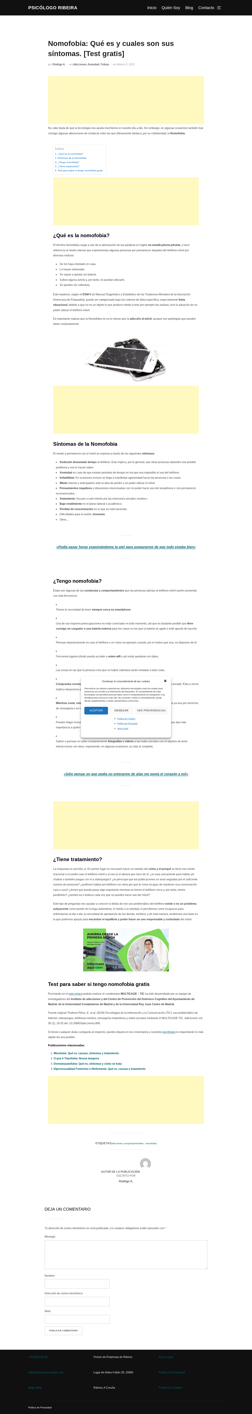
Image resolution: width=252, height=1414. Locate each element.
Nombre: (50, 1275)
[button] (166, 681)
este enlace (76, 993)
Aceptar (96, 710)
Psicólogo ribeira (52, 7)
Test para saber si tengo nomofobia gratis (80, 170)
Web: (48, 1311)
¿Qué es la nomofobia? (70, 153)
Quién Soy (171, 7)
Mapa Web (34, 1387)
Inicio (152, 7)
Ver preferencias (151, 710)
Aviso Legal (122, 728)
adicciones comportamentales (127, 1143)
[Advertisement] (126, 100)
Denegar (122, 710)
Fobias (105, 64)
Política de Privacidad (127, 724)
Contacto (206, 7)
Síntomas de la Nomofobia (72, 158)
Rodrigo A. (59, 64)
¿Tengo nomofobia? (68, 162)
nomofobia (151, 1143)
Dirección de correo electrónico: (64, 1293)
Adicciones (79, 64)
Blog (189, 7)
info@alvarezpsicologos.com (45, 1372)
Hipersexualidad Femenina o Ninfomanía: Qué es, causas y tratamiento (100, 1068)
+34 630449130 (37, 1357)
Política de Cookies (126, 719)
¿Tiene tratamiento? (69, 166)
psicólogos (169, 1032)
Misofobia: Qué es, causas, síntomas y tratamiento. (86, 1053)
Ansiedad (93, 64)
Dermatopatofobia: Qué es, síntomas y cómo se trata (88, 1063)
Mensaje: (50, 1236)
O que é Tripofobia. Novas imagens (76, 1058)
